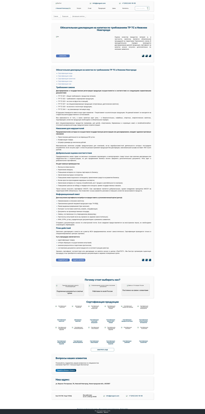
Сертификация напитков (66, 78)
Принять (106, 412)
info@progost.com (99, 3)
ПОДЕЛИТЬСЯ (63, 260)
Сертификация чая (64, 84)
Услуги (79, 8)
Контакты (125, 8)
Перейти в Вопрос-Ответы (66, 370)
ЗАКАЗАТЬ (62, 56)
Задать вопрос (78, 260)
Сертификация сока (65, 81)
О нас (89, 8)
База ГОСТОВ (59, 396)
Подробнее (100, 412)
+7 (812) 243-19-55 (129, 3)
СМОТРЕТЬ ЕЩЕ (102, 350)
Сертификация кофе (65, 76)
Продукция (101, 8)
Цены (114, 8)
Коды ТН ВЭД (68, 396)
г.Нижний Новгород (62, 8)
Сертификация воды (65, 73)
